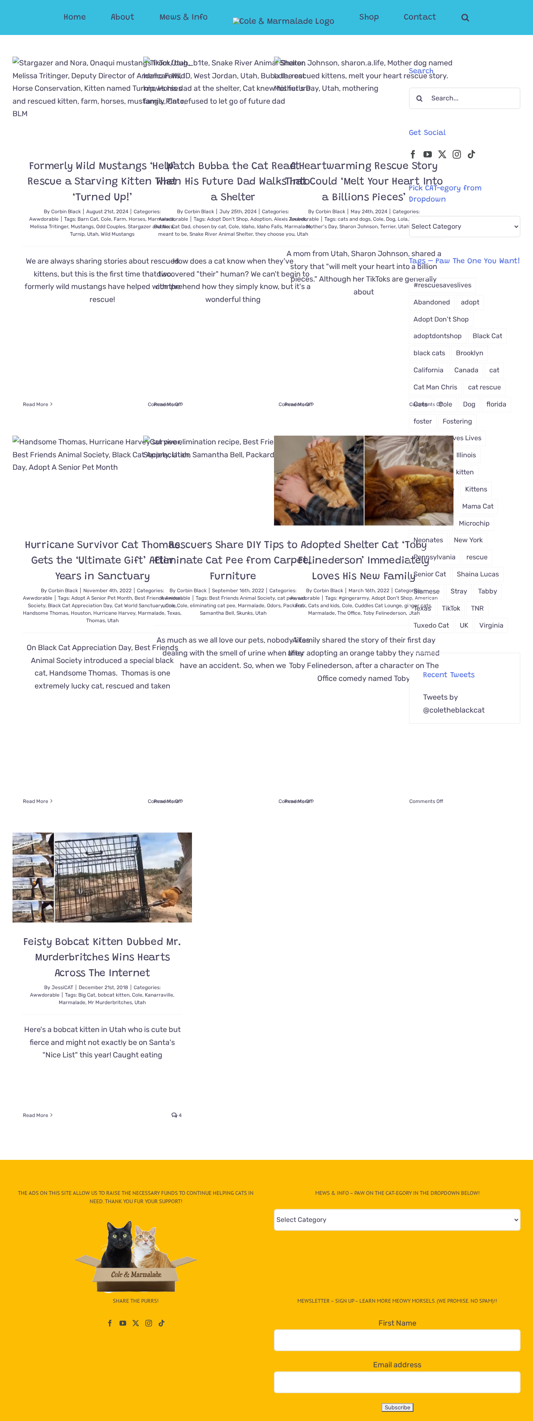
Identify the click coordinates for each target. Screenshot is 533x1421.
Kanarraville (159, 995)
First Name (397, 1323)
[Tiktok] (471, 154)
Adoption (260, 219)
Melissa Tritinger (49, 226)
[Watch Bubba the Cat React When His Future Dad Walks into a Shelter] (233, 102)
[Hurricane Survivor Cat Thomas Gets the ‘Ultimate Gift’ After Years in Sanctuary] (102, 481)
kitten (465, 472)
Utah (92, 234)
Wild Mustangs (117, 234)
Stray (459, 591)
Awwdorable (44, 219)
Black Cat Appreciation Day (80, 605)
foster (422, 421)
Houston (81, 613)
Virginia (491, 625)
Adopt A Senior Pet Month (101, 598)
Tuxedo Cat (431, 625)
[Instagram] (457, 154)
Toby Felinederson (384, 613)
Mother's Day (321, 226)
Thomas (95, 620)
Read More (35, 404)
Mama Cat (477, 506)
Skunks (245, 613)
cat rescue (484, 387)
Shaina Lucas (478, 574)
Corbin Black (66, 211)
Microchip (474, 523)
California (428, 370)
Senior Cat (429, 574)
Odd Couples (110, 226)
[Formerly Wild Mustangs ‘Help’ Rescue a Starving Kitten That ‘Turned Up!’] (102, 102)
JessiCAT (62, 987)
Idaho (248, 226)
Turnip (77, 234)
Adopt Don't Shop (227, 219)
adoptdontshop (437, 336)
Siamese (426, 591)
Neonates (428, 540)
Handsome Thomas (45, 613)
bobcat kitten (114, 995)
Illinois (466, 455)
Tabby (487, 591)
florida (496, 404)
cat (494, 370)
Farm (120, 219)
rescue (477, 557)
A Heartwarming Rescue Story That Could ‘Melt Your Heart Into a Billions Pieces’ (364, 182)
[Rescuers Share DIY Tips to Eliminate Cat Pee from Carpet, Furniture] (233, 481)
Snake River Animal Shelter (221, 234)
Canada (466, 370)
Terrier (388, 226)
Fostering (457, 421)
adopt (470, 302)
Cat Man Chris (435, 387)
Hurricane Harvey (114, 613)
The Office (349, 613)
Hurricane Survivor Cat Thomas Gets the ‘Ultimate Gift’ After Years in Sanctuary (102, 561)
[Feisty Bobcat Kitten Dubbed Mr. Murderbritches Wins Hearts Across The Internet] (102, 877)
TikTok (451, 608)
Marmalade (251, 605)
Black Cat (487, 336)
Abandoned (431, 302)
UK (464, 625)
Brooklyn (469, 353)
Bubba (161, 226)
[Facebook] (413, 154)
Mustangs (82, 226)
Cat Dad (181, 226)
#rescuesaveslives (442, 285)
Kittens (476, 489)
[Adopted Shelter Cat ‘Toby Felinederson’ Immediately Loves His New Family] (363, 481)
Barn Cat (87, 219)
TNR (477, 608)
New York (468, 540)
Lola (403, 219)
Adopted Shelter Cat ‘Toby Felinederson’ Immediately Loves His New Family (363, 561)
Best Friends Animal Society (242, 598)
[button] (432, 17)
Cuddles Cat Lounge (378, 605)
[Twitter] (442, 154)
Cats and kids (323, 605)
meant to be (172, 234)
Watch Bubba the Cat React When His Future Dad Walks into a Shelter (233, 182)
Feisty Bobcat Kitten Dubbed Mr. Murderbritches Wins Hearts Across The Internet (102, 958)
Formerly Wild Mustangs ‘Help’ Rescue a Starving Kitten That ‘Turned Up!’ (102, 182)
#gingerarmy (354, 598)
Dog (390, 219)
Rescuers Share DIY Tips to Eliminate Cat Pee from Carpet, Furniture (233, 561)
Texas (422, 608)
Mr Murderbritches (110, 1002)
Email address (397, 1364)
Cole (106, 219)
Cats (420, 404)
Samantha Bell (217, 613)
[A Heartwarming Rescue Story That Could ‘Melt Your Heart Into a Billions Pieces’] (363, 102)
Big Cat (86, 995)
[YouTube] (427, 154)
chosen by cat (209, 226)
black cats (429, 353)
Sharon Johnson (358, 226)
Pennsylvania (434, 557)
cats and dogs (354, 219)
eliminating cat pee (212, 605)
